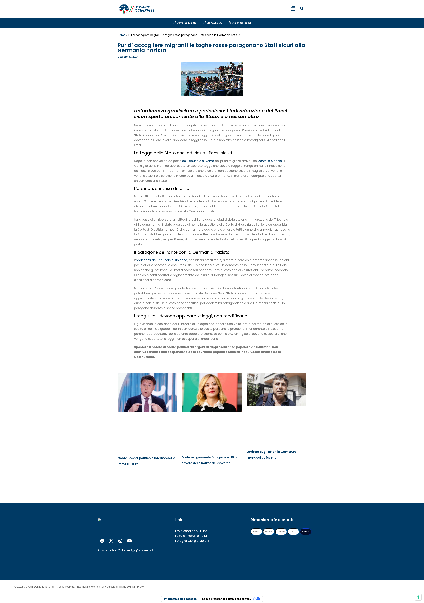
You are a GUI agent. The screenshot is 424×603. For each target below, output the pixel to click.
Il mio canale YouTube (191, 531)
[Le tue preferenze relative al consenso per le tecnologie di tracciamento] (418, 597)
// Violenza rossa (240, 23)
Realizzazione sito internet (92, 586)
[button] (302, 8)
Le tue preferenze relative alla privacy (226, 598)
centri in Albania (270, 161)
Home (121, 35)
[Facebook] (102, 541)
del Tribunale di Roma (198, 161)
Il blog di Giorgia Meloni (192, 541)
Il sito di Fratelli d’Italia (191, 536)
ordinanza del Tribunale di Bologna (161, 260)
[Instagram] (120, 541)
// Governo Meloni (185, 23)
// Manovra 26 (212, 23)
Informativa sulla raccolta (180, 598)
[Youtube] (129, 541)
